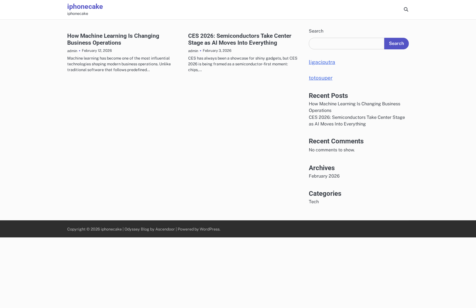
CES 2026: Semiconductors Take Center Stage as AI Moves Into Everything (239, 39)
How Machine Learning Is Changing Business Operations (113, 39)
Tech (314, 201)
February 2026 (324, 176)
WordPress (210, 229)
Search (316, 31)
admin (72, 51)
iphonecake (85, 6)
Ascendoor (165, 229)
